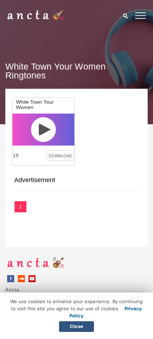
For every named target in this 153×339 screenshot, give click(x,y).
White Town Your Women (35, 104)
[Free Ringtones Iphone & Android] (35, 18)
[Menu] (140, 16)
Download (60, 156)
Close (76, 326)
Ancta (12, 289)
